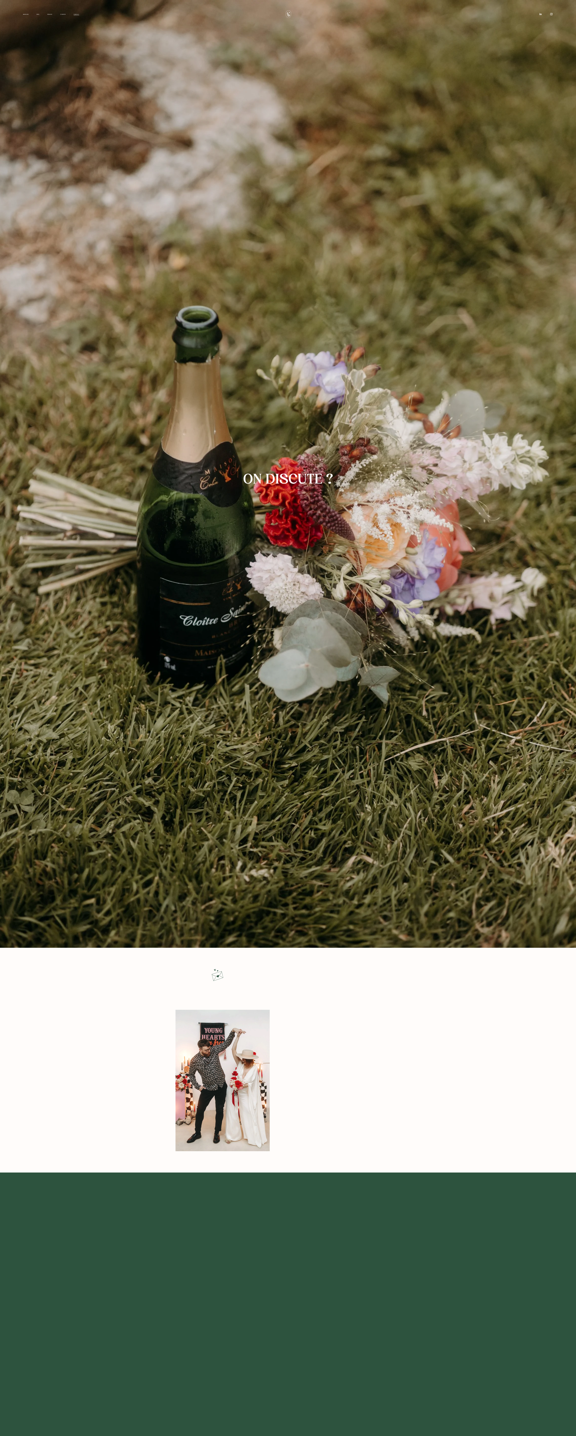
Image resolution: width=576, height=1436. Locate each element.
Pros (38, 14)
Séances (49, 14)
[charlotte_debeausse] (551, 14)
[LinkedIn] (540, 14)
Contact (76, 14)
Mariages (26, 14)
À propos (63, 14)
